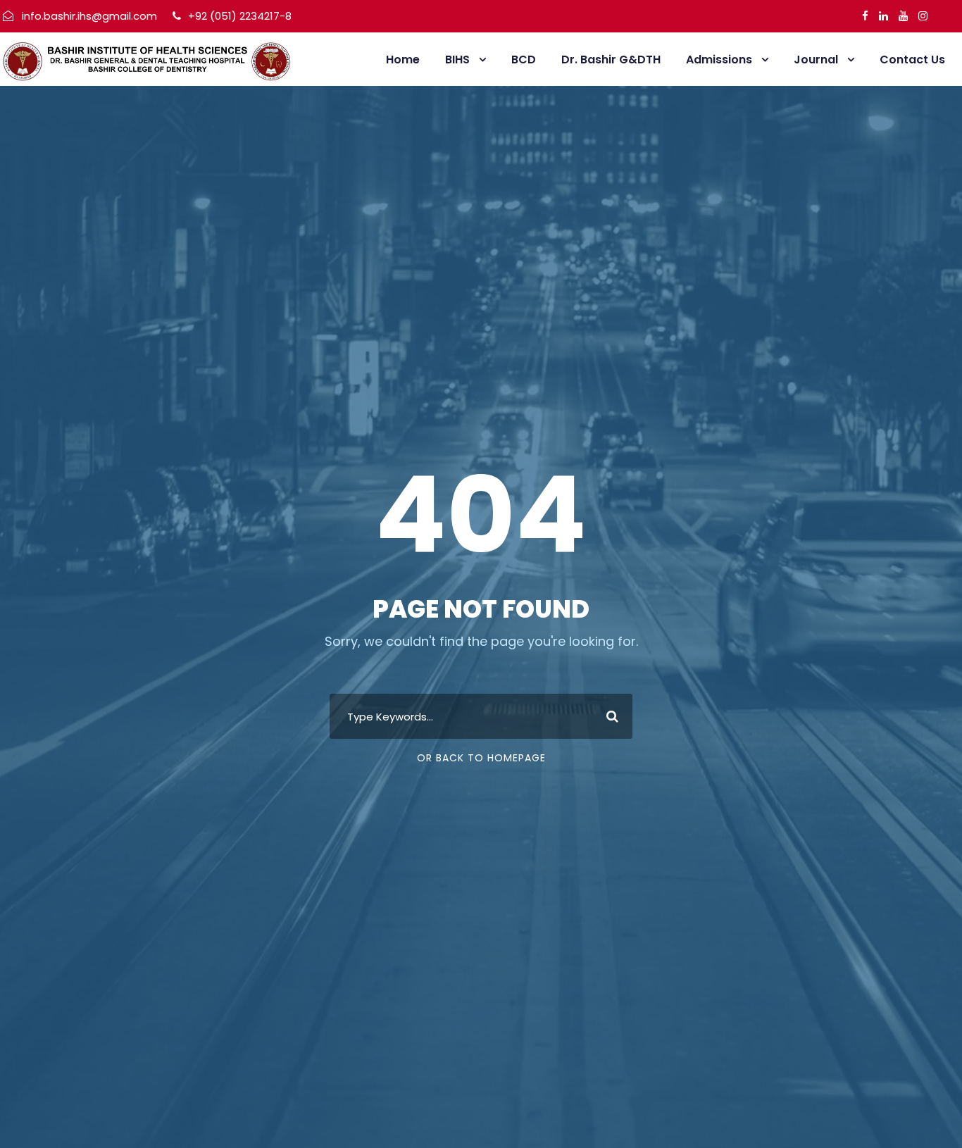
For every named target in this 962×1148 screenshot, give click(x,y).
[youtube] (903, 15)
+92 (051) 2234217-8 (238, 15)
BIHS (457, 59)
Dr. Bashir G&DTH (611, 59)
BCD (523, 59)
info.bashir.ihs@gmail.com (89, 15)
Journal (816, 59)
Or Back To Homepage (481, 758)
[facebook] (865, 15)
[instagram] (922, 15)
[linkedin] (883, 15)
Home (403, 59)
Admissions (719, 59)
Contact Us (912, 59)
